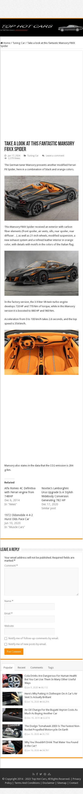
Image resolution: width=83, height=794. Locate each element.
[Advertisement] (41, 98)
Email (8, 613)
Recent (21, 667)
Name (8, 601)
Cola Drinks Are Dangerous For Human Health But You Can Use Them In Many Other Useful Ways (51, 679)
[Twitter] (41, 774)
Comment (11, 565)
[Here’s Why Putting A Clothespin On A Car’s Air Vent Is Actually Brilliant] (12, 698)
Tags (51, 667)
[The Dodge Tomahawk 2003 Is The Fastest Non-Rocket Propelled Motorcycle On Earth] (12, 731)
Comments (36, 667)
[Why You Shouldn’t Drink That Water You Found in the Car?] (12, 747)
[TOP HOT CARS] (41, 27)
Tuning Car (18, 42)
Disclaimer (49, 782)
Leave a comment (55, 155)
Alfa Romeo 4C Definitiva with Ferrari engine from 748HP (19, 492)
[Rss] (33, 774)
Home (6, 42)
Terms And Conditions (27, 782)
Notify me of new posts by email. (27, 644)
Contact (73, 782)
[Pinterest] (45, 774)
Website (9, 625)
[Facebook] (37, 774)
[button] (41, 198)
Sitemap (62, 782)
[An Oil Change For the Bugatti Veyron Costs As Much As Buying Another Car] (12, 715)
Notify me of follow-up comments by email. (33, 638)
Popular (8, 667)
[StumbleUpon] (49, 774)
